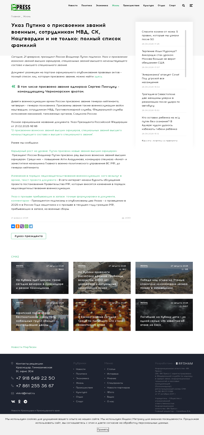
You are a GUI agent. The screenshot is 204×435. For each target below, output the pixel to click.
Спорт (172, 5)
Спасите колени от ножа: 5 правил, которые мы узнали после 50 (160, 35)
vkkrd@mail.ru (25, 393)
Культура (148, 5)
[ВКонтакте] (13, 226)
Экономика (102, 5)
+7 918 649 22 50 (35, 378)
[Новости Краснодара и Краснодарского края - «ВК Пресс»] (21, 7)
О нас (110, 401)
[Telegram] (31, 226)
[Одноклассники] (17, 226)
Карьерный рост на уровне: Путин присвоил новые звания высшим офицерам (63, 150)
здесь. (98, 76)
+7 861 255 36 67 (35, 385)
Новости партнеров (118, 387)
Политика (86, 5)
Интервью (113, 373)
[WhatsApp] (26, 226)
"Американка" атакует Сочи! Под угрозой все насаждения (160, 78)
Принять (103, 429)
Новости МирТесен (23, 347)
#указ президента (29, 236)
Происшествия (131, 5)
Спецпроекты (115, 383)
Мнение (111, 378)
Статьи (111, 369)
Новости (72, 5)
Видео (110, 397)
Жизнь (115, 5)
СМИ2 (15, 256)
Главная (15, 16)
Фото (110, 392)
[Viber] (22, 226)
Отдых (161, 5)
